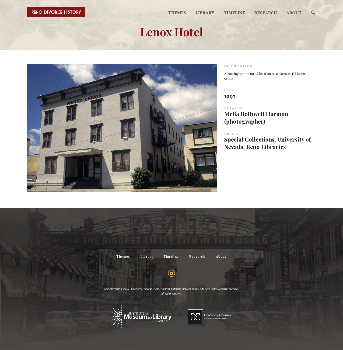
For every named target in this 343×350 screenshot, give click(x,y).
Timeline (234, 12)
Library (205, 12)
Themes (177, 12)
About (294, 12)
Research (265, 12)
